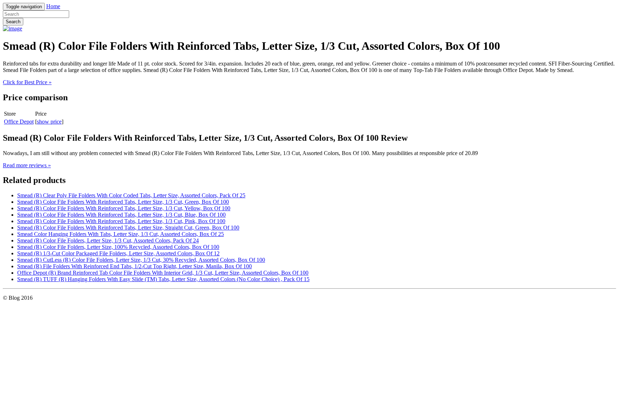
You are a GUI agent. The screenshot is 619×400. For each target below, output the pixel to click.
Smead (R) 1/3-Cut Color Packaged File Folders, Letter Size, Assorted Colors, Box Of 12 (118, 253)
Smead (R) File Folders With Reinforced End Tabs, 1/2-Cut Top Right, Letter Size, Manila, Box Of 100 (134, 266)
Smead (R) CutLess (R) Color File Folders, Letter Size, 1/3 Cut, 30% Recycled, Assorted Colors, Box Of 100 (141, 260)
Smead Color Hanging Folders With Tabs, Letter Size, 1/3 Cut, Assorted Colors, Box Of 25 (120, 234)
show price (49, 122)
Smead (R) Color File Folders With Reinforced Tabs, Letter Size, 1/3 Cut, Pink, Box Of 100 (121, 221)
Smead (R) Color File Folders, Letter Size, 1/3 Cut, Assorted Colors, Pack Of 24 (108, 240)
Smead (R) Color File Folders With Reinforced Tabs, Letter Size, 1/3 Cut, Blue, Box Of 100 (121, 215)
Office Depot (19, 122)
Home (53, 6)
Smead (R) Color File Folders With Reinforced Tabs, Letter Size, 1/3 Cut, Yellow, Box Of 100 (123, 208)
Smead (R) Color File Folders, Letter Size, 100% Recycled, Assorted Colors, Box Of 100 (118, 247)
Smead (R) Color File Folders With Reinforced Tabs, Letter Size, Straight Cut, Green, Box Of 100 (128, 228)
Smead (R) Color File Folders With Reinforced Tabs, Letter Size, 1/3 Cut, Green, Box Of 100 (123, 202)
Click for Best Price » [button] (27, 82)
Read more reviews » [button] (27, 165)
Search (13, 21)
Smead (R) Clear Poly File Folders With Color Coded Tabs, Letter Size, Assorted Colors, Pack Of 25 (131, 195)
